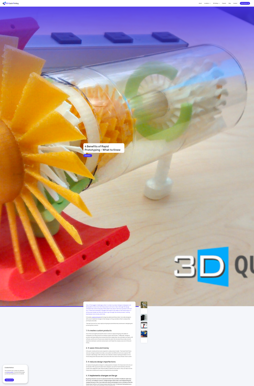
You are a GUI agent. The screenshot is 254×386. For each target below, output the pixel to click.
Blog (230, 3)
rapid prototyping (96, 317)
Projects (224, 3)
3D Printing (215, 3)
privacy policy (9, 372)
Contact (235, 3)
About (200, 3)
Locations (206, 3)
